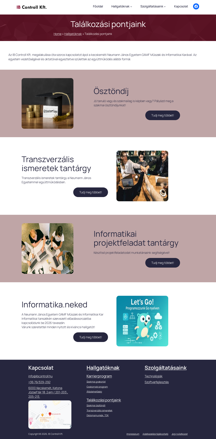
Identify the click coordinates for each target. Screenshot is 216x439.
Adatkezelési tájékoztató (155, 433)
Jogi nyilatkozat (180, 433)
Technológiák (154, 376)
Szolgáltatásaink (165, 367)
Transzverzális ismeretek (100, 410)
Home (58, 34)
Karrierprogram (99, 376)
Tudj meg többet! (162, 115)
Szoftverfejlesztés (157, 382)
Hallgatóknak (73, 34)
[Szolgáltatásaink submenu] (165, 6)
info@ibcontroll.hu (40, 376)
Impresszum (133, 433)
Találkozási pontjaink (104, 400)
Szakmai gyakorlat (96, 381)
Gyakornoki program (97, 386)
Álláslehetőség (94, 391)
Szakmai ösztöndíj (96, 405)
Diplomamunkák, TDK (98, 415)
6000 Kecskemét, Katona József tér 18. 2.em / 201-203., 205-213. (48, 392)
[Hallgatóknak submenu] (131, 6)
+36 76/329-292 (39, 382)
